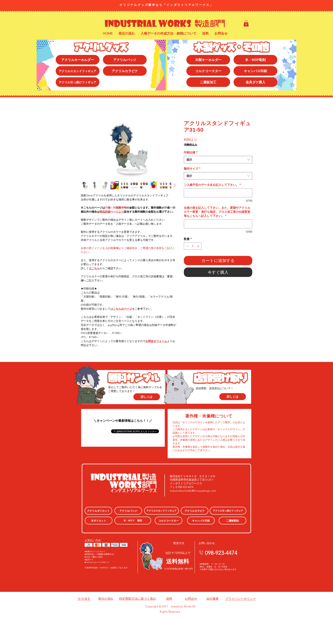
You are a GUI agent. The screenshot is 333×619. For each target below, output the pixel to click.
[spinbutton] (193, 246)
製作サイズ (192, 168)
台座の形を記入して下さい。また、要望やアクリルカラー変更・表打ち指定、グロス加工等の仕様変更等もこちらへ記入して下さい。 (217, 212)
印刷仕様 (191, 152)
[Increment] (198, 246)
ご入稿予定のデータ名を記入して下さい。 (212, 185)
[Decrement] (187, 246)
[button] (246, 23)
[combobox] (218, 159)
